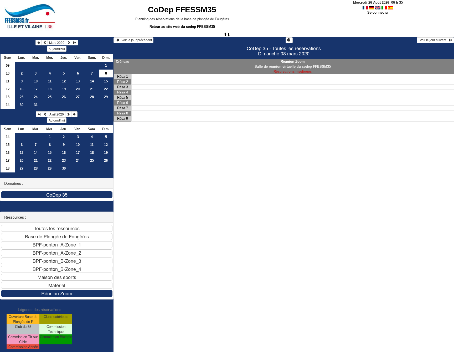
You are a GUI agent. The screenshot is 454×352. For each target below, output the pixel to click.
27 (78, 97)
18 (49, 89)
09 (7, 65)
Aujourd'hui (57, 48)
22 (106, 89)
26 (64, 97)
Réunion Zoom (293, 62)
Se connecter (378, 12)
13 (78, 81)
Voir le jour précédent (135, 40)
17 (36, 89)
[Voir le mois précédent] (45, 42)
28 (92, 97)
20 (78, 89)
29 (106, 97)
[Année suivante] (75, 42)
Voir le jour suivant (433, 40)
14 (92, 81)
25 (49, 97)
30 (21, 105)
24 (36, 97)
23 (21, 97)
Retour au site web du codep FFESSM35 (182, 27)
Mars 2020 (56, 42)
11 (7, 81)
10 (7, 73)
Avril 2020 (56, 114)
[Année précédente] (38, 42)
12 (64, 81)
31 (36, 105)
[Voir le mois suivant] (69, 42)
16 (21, 89)
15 (106, 81)
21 (92, 89)
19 (64, 89)
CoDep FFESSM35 (182, 9)
